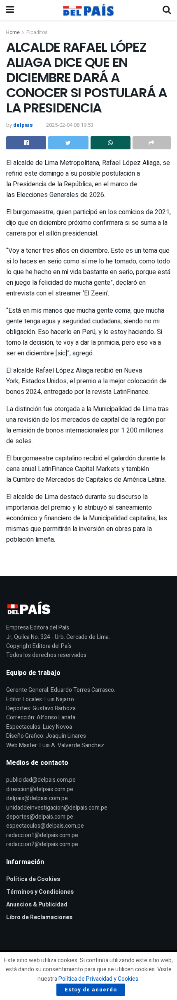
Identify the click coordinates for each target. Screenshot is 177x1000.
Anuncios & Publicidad (37, 904)
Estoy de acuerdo (91, 989)
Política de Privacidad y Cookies (98, 979)
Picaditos (37, 32)
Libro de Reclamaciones (39, 917)
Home (13, 32)
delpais (23, 125)
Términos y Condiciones (40, 892)
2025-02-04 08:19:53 (69, 125)
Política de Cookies (33, 879)
